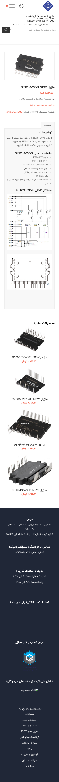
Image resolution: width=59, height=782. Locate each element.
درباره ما (29, 766)
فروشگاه (29, 714)
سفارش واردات (29, 743)
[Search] (6, 30)
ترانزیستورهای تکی (29, 737)
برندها (29, 748)
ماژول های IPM (14, 112)
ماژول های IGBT (29, 731)
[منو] (13, 6)
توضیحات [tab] (47, 125)
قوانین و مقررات (29, 754)
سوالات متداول (29, 760)
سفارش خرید (30, 720)
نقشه (9, 534)
